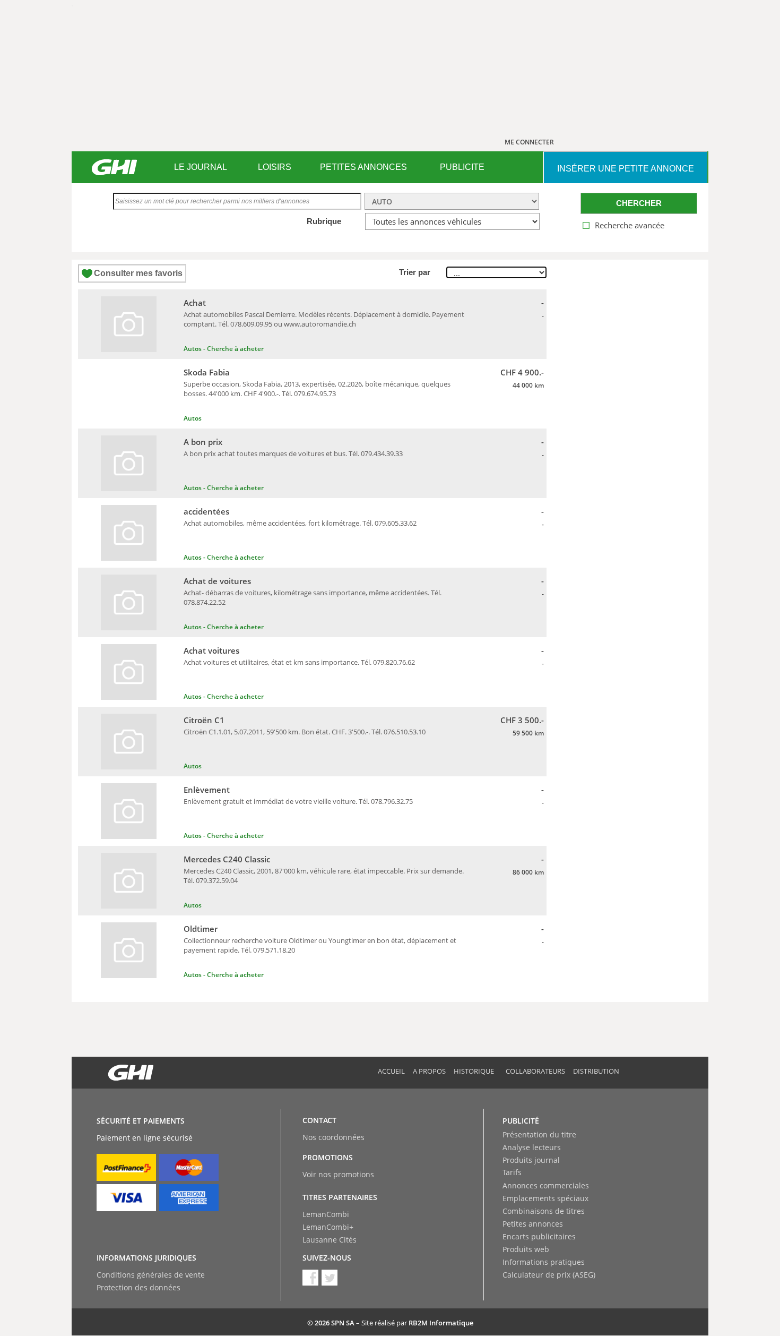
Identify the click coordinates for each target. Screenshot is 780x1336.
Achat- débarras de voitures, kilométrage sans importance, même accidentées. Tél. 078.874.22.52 (312, 597)
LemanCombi (325, 1214)
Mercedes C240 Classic (227, 859)
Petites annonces (532, 1224)
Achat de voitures (217, 581)
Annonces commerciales (545, 1185)
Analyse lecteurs (531, 1147)
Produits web (525, 1249)
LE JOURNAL (200, 167)
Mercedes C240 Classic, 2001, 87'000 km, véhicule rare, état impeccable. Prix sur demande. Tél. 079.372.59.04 (324, 875)
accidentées (206, 511)
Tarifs (512, 1172)
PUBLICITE (462, 167)
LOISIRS (274, 167)
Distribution (596, 1071)
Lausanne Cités (329, 1240)
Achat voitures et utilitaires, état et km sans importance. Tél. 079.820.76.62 (299, 662)
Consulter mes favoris (138, 273)
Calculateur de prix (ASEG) (548, 1275)
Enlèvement (207, 789)
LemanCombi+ (327, 1227)
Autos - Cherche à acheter (224, 348)
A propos (429, 1071)
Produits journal (531, 1160)
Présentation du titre (539, 1134)
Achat (195, 302)
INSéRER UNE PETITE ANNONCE (625, 168)
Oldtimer (201, 928)
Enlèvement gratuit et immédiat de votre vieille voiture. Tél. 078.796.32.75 (298, 801)
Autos (193, 418)
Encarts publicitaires (539, 1236)
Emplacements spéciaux (545, 1198)
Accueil (391, 1071)
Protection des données (138, 1287)
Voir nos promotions (338, 1174)
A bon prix (203, 441)
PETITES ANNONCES (363, 167)
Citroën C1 (204, 720)
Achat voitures (211, 650)
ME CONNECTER (529, 142)
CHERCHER (639, 203)
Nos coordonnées (333, 1137)
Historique (474, 1071)
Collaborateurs (535, 1071)
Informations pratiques (543, 1262)
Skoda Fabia (207, 372)
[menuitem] (200, 167)
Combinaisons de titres (543, 1211)
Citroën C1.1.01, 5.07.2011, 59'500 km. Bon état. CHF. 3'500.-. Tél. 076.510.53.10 (305, 731)
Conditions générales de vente (151, 1275)
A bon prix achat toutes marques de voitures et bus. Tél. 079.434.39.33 (293, 453)
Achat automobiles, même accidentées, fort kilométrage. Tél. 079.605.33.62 (300, 523)
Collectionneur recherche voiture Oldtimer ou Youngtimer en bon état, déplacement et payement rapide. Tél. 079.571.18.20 (320, 945)
